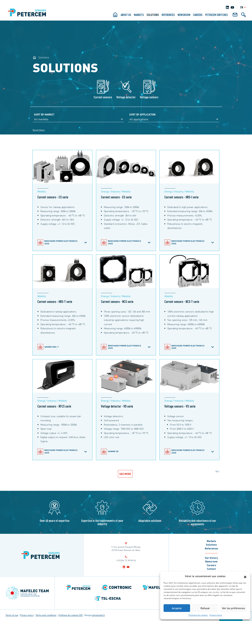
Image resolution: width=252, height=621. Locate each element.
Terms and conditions (45, 615)
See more (125, 473)
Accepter (177, 608)
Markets (139, 15)
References (168, 15)
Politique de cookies (198, 615)
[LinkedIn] (227, 7)
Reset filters (39, 130)
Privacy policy (215, 615)
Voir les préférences (233, 608)
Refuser (205, 608)
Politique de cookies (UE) (70, 615)
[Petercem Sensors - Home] (34, 57)
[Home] (115, 16)
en (241, 7)
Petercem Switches (216, 15)
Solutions (153, 15)
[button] (245, 576)
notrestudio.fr (98, 615)
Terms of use (11, 615)
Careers (197, 15)
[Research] (243, 16)
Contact (211, 568)
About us (126, 15)
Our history (211, 557)
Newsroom (184, 15)
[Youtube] (232, 7)
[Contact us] (235, 16)
